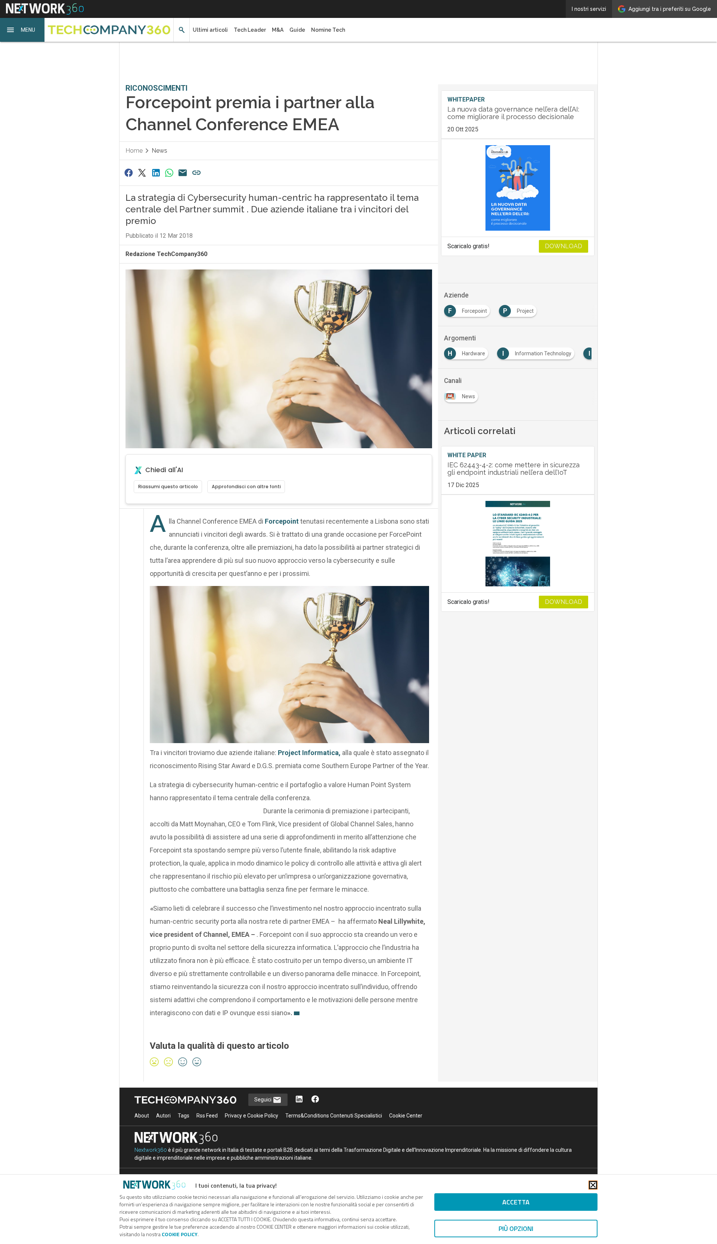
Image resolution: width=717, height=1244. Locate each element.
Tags (183, 1116)
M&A (277, 30)
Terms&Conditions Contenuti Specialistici (333, 1116)
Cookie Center (405, 1116)
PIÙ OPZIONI (516, 1228)
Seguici (263, 1100)
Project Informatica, (309, 753)
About (141, 1116)
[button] (22, 30)
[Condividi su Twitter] (142, 172)
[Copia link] (196, 172)
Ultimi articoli (210, 30)
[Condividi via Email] (183, 172)
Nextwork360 (150, 1150)
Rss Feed (207, 1116)
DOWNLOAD (563, 246)
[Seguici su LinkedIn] (299, 1100)
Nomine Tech (328, 30)
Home (134, 150)
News (159, 150)
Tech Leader (250, 30)
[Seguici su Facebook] (315, 1100)
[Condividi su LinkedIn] (156, 172)
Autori (163, 1116)
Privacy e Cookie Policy (251, 1116)
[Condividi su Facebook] (128, 172)
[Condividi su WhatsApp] (169, 172)
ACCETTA (516, 1202)
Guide (297, 30)
